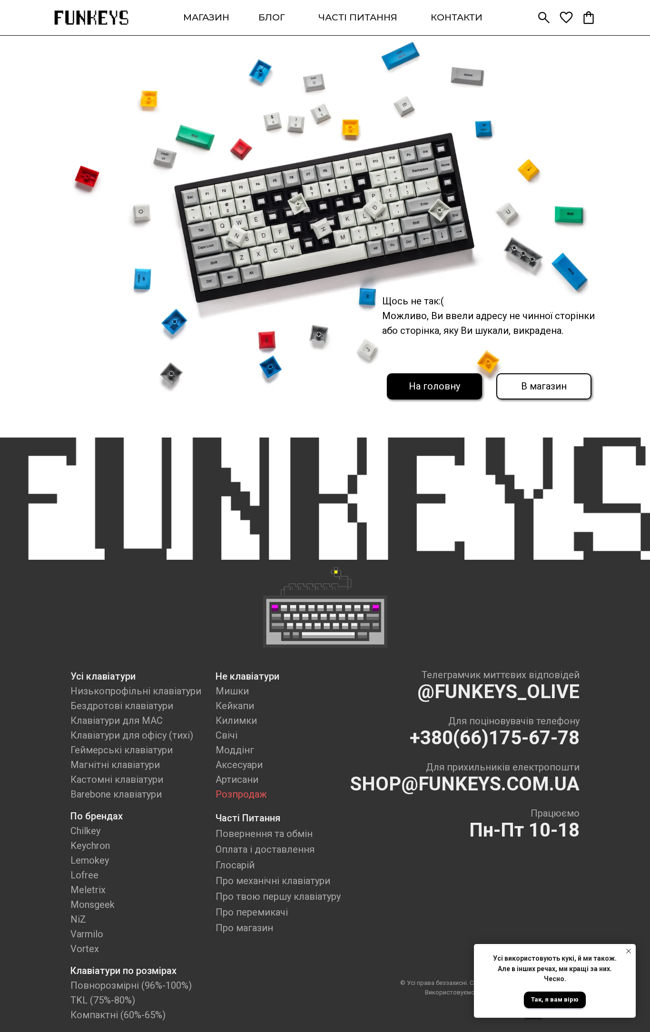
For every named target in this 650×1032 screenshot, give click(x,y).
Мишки (232, 691)
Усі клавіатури (103, 676)
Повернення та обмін (264, 833)
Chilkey (85, 831)
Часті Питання (248, 818)
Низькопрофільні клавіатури (135, 691)
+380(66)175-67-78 (495, 738)
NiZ (78, 919)
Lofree (84, 875)
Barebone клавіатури (116, 794)
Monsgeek (92, 904)
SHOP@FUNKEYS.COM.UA (465, 784)
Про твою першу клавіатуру (278, 896)
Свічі (226, 735)
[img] (91, 17)
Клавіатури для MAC (116, 720)
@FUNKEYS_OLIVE (498, 692)
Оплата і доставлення (265, 849)
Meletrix (88, 890)
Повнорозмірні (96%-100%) (131, 985)
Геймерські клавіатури (121, 750)
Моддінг (235, 750)
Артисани (237, 779)
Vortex (84, 948)
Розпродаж (241, 794)
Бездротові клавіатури (121, 705)
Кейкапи (235, 705)
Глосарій (235, 865)
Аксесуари (239, 764)
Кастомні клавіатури (116, 779)
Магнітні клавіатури (115, 764)
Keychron (90, 845)
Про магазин (244, 928)
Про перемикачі (252, 912)
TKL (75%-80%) (102, 1000)
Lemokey (89, 860)
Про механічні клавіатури (273, 880)
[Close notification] (628, 951)
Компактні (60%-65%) (118, 1015)
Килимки (236, 720)
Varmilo (86, 934)
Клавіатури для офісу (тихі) (131, 735)
